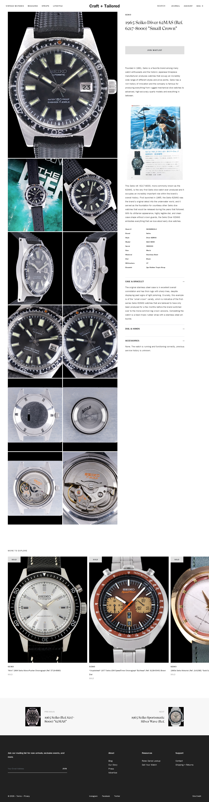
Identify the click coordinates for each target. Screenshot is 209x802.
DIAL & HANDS (132, 328)
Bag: (200, 6)
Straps (45, 6)
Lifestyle (58, 6)
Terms (19, 796)
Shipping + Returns (184, 764)
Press (111, 768)
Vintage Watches (15, 6)
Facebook (106, 796)
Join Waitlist (154, 50)
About (111, 752)
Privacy (27, 796)
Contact (179, 760)
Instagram (93, 796)
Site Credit (197, 796)
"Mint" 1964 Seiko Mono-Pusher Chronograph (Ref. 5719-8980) (34, 670)
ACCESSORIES (132, 340)
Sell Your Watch (149, 764)
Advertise (112, 772)
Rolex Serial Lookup (151, 760)
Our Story (112, 764)
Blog (110, 760)
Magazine (33, 6)
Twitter (117, 796)
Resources (147, 752)
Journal (175, 6)
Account (188, 6)
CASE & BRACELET (134, 281)
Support (180, 752)
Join (65, 768)
